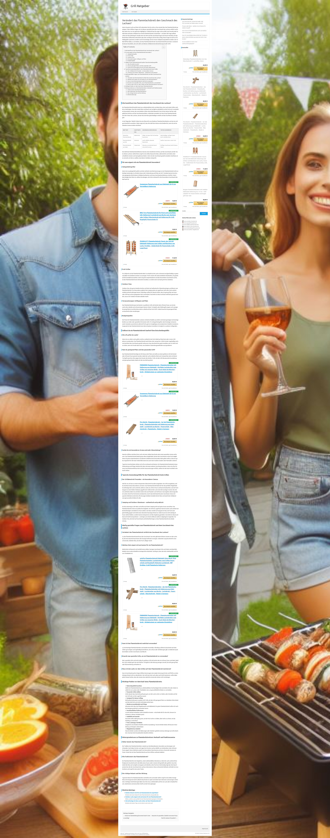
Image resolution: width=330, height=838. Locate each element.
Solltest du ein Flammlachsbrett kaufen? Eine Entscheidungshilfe (141, 62)
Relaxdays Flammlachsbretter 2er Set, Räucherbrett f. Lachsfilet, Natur (195, 60)
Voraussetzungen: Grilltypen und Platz (137, 59)
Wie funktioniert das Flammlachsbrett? (137, 91)
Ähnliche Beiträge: (132, 94)
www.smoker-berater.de (190, 221)
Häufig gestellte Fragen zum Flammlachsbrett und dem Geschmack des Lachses (143, 75)
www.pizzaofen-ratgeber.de (191, 229)
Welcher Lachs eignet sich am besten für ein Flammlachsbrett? (143, 797)
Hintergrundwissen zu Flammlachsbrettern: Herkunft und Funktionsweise (143, 88)
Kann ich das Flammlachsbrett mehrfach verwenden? (140, 81)
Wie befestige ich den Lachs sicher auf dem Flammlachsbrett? (143, 801)
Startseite (125, 11)
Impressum (205, 828)
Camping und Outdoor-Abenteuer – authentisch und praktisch (142, 72)
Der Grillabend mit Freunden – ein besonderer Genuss (140, 71)
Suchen (184, 211)
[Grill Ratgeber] (124, 9)
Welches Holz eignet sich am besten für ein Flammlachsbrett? (142, 79)
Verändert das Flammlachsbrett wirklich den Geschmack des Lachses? (144, 77)
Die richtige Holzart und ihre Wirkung (137, 93)
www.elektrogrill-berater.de (191, 224)
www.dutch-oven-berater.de (191, 226)
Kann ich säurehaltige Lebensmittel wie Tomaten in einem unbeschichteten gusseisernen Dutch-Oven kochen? (194, 37)
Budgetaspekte (131, 60)
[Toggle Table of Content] (163, 47)
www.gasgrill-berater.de (190, 223)
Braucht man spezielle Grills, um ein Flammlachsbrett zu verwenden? (144, 82)
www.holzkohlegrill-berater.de (192, 228)
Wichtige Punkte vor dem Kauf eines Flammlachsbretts (139, 86)
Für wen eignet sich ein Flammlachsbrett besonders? (138, 52)
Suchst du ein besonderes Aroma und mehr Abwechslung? (141, 67)
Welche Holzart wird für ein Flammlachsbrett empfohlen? (141, 792)
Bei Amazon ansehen (169, 203)
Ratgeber (134, 11)
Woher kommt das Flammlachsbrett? (136, 89)
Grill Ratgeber (140, 5)
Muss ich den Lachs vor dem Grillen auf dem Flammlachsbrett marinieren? (145, 84)
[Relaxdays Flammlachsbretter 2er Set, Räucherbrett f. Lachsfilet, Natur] (195, 53)
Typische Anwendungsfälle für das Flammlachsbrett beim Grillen (141, 69)
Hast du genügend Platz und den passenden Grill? (139, 65)
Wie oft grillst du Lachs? (133, 64)
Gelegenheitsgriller (132, 54)
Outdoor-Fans (131, 57)
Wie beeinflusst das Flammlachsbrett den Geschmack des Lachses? (142, 50)
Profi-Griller (130, 55)
